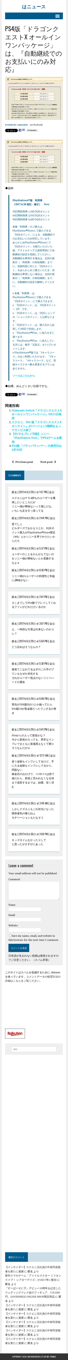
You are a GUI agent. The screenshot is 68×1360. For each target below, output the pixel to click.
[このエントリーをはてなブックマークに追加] (23, 130)
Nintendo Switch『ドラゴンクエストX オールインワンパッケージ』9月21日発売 (38, 414)
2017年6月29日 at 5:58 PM (33, 641)
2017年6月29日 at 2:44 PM (33, 518)
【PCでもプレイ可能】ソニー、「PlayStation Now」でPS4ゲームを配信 (37, 438)
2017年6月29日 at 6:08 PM (33, 699)
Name (11, 905)
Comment (14, 879)
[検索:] (34, 1049)
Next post (46, 462)
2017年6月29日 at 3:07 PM (33, 623)
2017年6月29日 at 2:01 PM (33, 597)
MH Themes (51, 1356)
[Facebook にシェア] (20, 130)
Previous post (24, 462)
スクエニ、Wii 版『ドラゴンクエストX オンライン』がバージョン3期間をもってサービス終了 (37, 426)
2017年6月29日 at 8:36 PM (33, 570)
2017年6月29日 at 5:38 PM (33, 664)
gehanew (22, 125)
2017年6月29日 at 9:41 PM (33, 729)
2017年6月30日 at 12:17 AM (33, 755)
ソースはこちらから (24, 375)
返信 (51, 492)
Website (13, 925)
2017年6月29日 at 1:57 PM (33, 492)
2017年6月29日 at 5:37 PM (33, 548)
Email (11, 915)
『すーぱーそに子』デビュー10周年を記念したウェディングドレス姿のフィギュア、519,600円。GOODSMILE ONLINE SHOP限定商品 (33, 1292)
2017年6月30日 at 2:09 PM (33, 834)
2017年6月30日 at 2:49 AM (33, 803)
